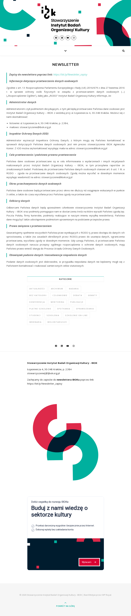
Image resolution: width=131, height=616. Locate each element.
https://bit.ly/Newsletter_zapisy (70, 74)
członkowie (60, 295)
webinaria (35, 322)
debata (77, 295)
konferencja (37, 302)
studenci (35, 315)
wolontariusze (57, 322)
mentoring (57, 302)
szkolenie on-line (76, 315)
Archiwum (57, 288)
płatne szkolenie (40, 308)
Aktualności (37, 288)
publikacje (76, 302)
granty (92, 295)
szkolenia (53, 315)
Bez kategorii (38, 295)
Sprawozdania (85, 308)
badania (74, 288)
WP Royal (106, 594)
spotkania (63, 308)
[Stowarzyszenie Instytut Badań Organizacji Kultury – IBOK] (65, 19)
